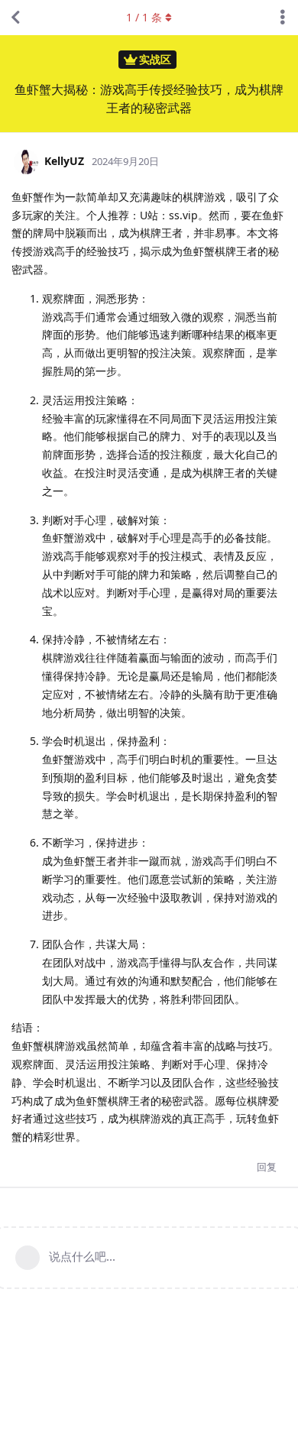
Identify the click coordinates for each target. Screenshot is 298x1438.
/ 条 (144, 17)
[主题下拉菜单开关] (282, 17)
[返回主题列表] (15, 17)
